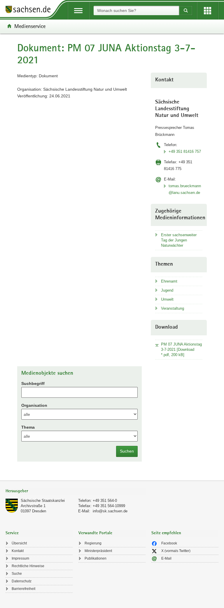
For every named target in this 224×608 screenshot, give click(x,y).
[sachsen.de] (30, 10)
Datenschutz (22, 581)
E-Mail (166, 558)
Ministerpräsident (98, 551)
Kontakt (18, 551)
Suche (17, 574)
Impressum (20, 558)
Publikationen (95, 558)
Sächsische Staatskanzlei (43, 500)
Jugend (167, 290)
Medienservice (30, 25)
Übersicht (19, 543)
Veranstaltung (172, 308)
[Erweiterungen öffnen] (207, 11)
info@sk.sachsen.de (110, 511)
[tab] (76, 491)
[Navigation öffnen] (78, 11)
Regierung (93, 543)
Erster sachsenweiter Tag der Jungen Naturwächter (179, 240)
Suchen (127, 451)
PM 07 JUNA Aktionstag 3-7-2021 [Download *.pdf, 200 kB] (181, 349)
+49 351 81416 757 (185, 151)
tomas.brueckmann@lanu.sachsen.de (185, 189)
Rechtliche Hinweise (28, 566)
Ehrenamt (169, 281)
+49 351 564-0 (105, 500)
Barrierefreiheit (23, 589)
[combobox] (136, 10)
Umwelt (167, 299)
